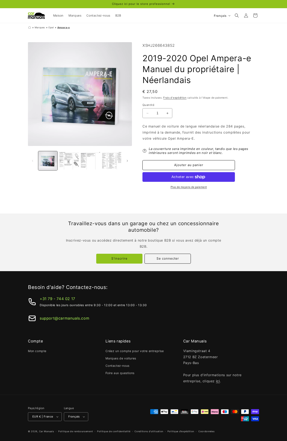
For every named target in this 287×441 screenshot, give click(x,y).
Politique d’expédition (180, 431)
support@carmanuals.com (64, 318)
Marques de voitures (120, 358)
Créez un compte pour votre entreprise (134, 351)
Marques (40, 27)
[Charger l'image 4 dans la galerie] (111, 160)
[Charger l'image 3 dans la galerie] (90, 160)
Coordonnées (206, 431)
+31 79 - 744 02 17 (57, 299)
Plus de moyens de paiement (189, 187)
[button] (236, 15)
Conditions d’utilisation (148, 431)
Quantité (148, 105)
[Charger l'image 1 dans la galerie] (47, 160)
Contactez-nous (117, 365)
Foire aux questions (119, 373)
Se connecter (168, 258)
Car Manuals (46, 431)
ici (218, 381)
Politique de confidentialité (113, 431)
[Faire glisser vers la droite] (127, 160)
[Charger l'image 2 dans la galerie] (69, 160)
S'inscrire (119, 258)
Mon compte (37, 351)
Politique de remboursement (75, 431)
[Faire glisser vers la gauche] (32, 160)
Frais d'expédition (175, 97)
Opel (51, 27)
